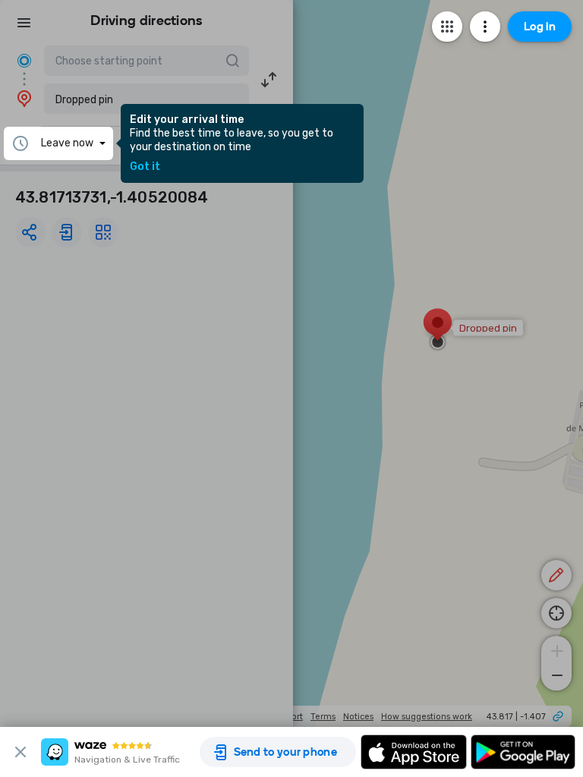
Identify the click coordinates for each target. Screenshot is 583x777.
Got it (145, 167)
